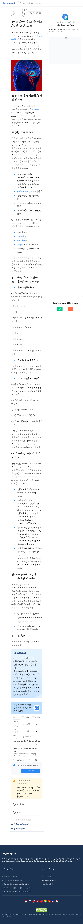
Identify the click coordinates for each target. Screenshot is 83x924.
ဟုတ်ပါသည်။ (21, 745)
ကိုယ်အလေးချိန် (16, 737)
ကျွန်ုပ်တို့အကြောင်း (47, 884)
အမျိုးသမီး (37, 717)
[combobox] (36, 731)
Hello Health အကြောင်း (49, 880)
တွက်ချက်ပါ (30, 771)
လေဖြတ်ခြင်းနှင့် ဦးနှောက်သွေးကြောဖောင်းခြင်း (23, 13)
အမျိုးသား (27, 717)
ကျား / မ (15, 717)
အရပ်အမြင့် (15, 731)
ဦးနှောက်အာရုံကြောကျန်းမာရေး (13, 13)
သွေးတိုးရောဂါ (21, 236)
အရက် (20, 244)
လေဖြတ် (39, 46)
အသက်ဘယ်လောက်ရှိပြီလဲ (16, 724)
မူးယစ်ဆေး (21, 240)
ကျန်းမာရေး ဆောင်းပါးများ (8, 869)
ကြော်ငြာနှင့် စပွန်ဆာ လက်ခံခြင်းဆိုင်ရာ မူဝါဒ (16, 892)
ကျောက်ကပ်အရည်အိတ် (25, 191)
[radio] (23, 717)
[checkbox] (14, 765)
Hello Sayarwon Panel (65, 25)
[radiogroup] (31, 717)
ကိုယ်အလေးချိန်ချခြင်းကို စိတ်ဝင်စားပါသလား (26, 741)
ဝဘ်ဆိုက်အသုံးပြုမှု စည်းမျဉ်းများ (12, 880)
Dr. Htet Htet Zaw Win (55, 29)
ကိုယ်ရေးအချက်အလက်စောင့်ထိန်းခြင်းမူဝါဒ (15, 884)
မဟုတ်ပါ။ (35, 745)
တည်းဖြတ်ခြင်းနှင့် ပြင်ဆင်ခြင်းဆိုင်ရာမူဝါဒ (17, 888)
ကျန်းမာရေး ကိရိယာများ (48, 869)
